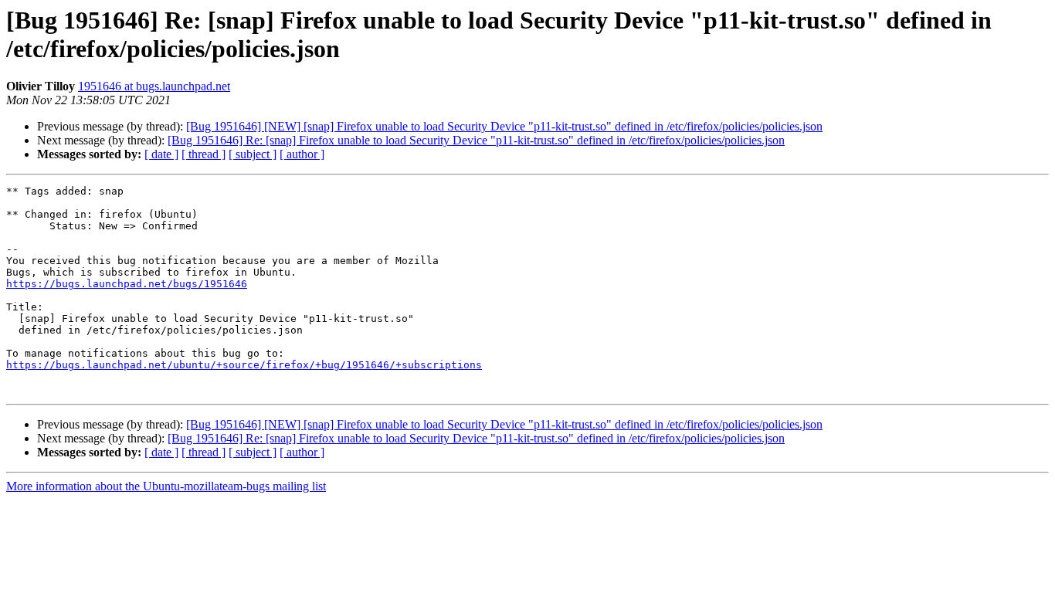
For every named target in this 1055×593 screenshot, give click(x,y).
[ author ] (302, 154)
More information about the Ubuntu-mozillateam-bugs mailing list (166, 486)
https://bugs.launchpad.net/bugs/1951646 (126, 284)
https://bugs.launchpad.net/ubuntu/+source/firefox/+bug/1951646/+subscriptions (244, 365)
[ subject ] (252, 154)
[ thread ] (203, 154)
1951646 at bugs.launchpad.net (154, 86)
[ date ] (161, 154)
